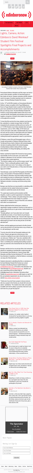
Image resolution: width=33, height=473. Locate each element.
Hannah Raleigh (11, 54)
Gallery (19, 466)
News (8, 30)
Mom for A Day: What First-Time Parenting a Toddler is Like (20, 373)
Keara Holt (13, 311)
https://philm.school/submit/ (12, 278)
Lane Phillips (13, 391)
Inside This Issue (21, 431)
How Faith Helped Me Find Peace (18, 342)
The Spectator (9, 22)
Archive (24, 466)
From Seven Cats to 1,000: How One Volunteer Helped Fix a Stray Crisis (19, 309)
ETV (27, 22)
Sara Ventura (13, 361)
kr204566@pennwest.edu (7, 266)
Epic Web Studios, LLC (19, 471)
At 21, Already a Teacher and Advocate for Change (20, 323)
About (16, 25)
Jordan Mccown (14, 343)
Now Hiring (29, 466)
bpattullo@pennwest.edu (12, 274)
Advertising (11, 466)
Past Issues (10, 431)
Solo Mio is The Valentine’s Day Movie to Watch (20, 388)
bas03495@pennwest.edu (16, 268)
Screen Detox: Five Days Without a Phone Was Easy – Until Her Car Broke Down (20, 358)
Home (2, 466)
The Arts (12, 30)
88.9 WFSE (19, 22)
